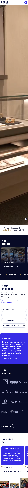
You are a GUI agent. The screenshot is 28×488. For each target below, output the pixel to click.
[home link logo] (4, 2)
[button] (25, 2)
